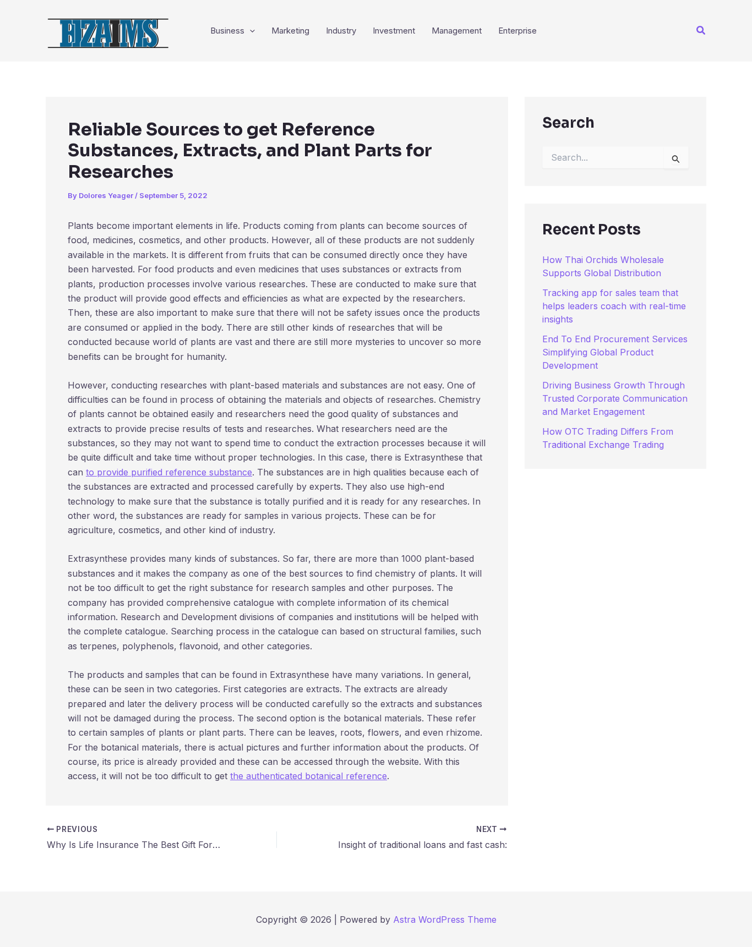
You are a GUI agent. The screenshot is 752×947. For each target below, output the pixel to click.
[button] (701, 30)
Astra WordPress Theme (445, 919)
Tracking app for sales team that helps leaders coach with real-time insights (614, 306)
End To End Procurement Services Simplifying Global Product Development (615, 352)
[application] (249, 31)
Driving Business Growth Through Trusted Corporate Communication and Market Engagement (615, 398)
